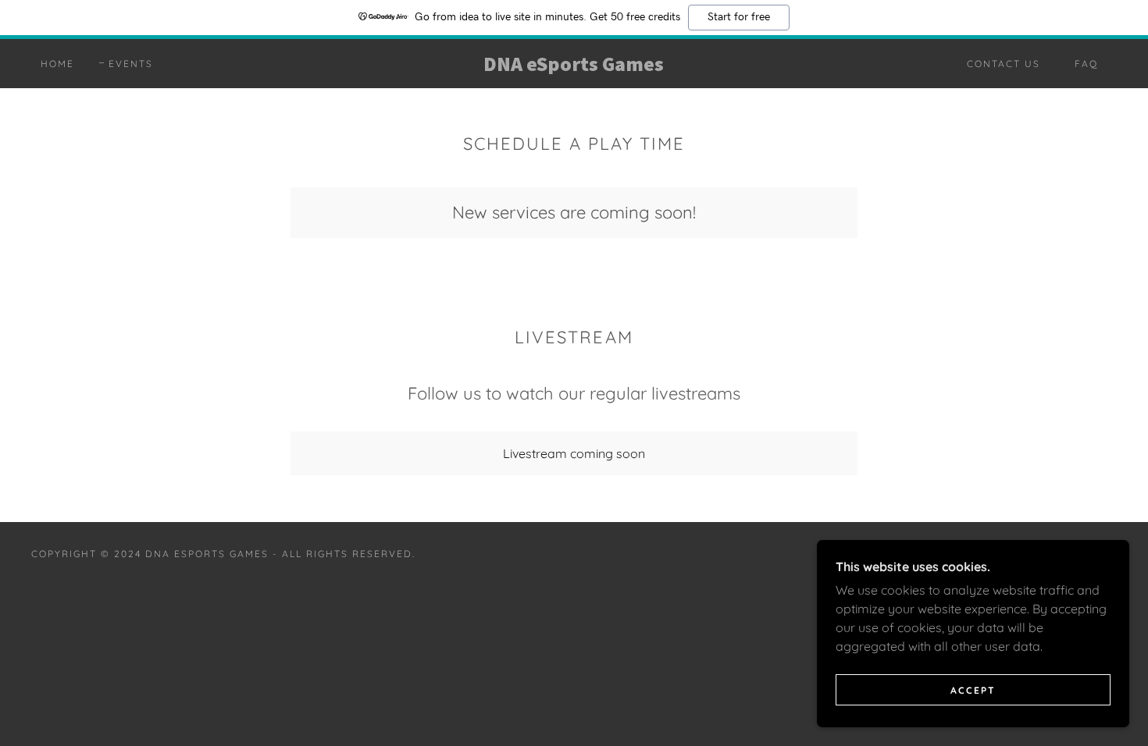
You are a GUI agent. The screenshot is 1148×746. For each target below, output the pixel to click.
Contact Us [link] (1003, 63)
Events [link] (131, 63)
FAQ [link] (1086, 63)
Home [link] (57, 63)
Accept (973, 690)
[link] (573, 66)
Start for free (739, 17)
